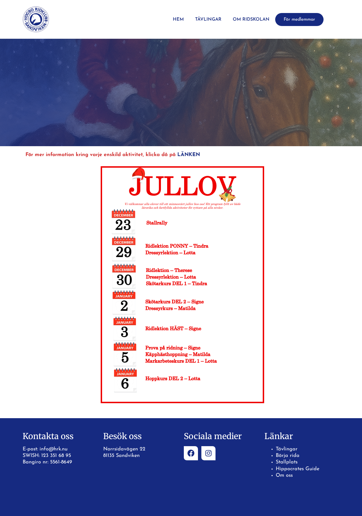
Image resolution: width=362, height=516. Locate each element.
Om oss (284, 475)
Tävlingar (208, 19)
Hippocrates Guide (297, 469)
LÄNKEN (188, 154)
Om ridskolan (251, 19)
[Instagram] (208, 453)
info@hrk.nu (54, 449)
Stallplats (287, 462)
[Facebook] (191, 453)
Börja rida (287, 455)
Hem (178, 19)
